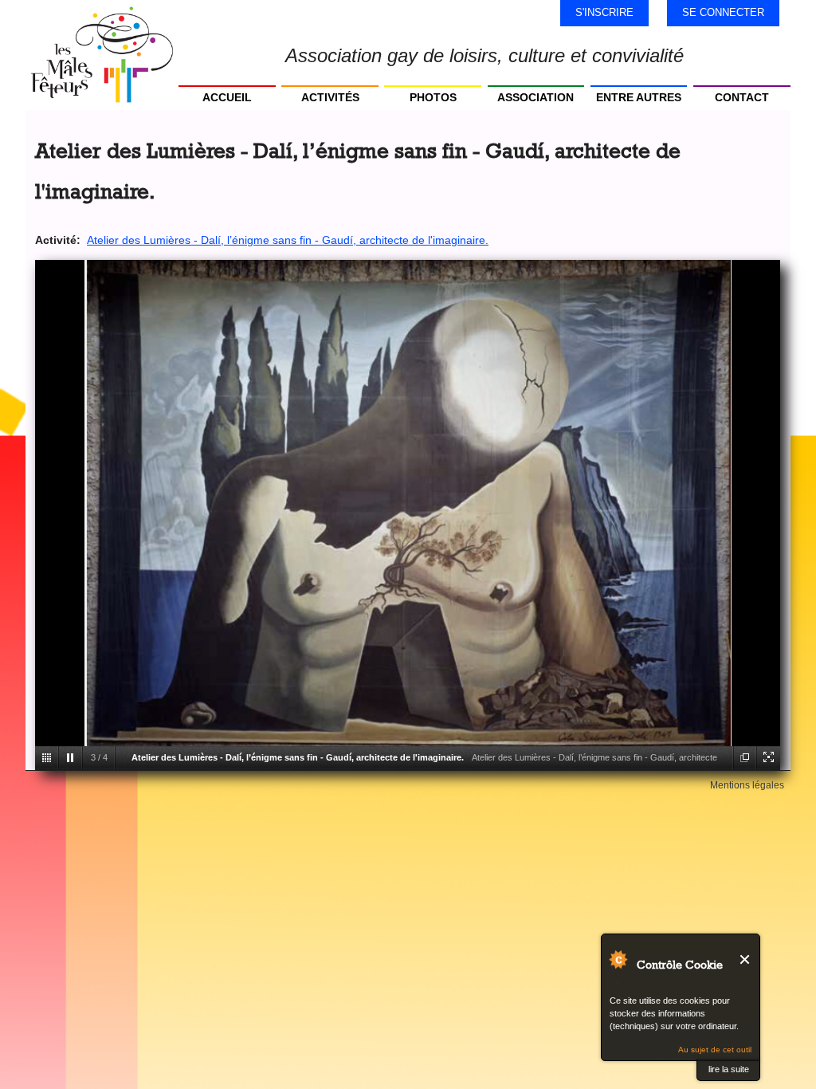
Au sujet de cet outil (714, 1049)
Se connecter (723, 12)
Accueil (227, 97)
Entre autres (638, 97)
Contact (742, 97)
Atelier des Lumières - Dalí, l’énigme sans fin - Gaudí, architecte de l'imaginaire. (287, 240)
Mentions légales (747, 785)
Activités (330, 97)
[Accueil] (102, 55)
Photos (433, 97)
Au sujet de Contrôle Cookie (618, 959)
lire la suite (728, 1069)
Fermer (745, 959)
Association (535, 97)
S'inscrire (604, 12)
